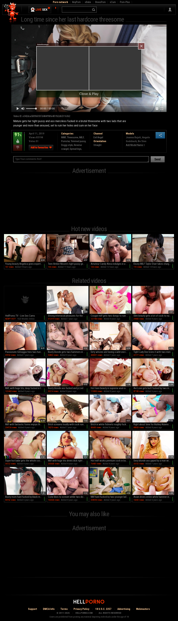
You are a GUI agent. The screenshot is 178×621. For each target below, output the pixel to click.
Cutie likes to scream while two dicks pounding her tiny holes (68, 496)
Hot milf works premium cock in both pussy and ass (111, 460)
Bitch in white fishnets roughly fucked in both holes (111, 424)
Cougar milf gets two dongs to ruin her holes (111, 315)
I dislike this (17, 148)
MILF (81, 137)
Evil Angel (98, 137)
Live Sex (40, 9)
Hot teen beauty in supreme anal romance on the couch (111, 388)
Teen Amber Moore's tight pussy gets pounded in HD (68, 263)
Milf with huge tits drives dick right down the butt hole (68, 460)
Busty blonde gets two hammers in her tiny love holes (68, 352)
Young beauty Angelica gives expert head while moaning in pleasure (25, 263)
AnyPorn (76, 2)
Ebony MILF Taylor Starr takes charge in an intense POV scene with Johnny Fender (154, 263)
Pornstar (65, 141)
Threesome (72, 137)
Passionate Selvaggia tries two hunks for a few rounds (25, 352)
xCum (113, 2)
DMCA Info (49, 609)
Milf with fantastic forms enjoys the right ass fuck (25, 424)
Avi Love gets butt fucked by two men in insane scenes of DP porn (154, 388)
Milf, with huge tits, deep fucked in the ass (25, 388)
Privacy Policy (81, 609)
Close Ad (141, 46)
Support (32, 609)
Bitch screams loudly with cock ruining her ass (68, 424)
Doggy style (67, 145)
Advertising (123, 609)
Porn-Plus (125, 2)
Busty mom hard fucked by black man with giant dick (25, 496)
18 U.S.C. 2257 (103, 609)
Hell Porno (11, 13)
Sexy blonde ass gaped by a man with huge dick (154, 460)
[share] (160, 135)
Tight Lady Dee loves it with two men (152, 352)
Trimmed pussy (78, 141)
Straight (98, 145)
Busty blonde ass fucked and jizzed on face (68, 388)
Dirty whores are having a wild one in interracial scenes (111, 352)
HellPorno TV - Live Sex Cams (20, 315)
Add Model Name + (135, 145)
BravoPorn (100, 2)
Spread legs (75, 148)
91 (17, 137)
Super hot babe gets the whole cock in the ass (25, 460)
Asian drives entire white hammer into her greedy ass (154, 496)
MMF (63, 137)
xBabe (88, 2)
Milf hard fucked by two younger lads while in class (111, 496)
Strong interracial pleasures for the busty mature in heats (68, 315)
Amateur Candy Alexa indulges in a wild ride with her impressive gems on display (111, 263)
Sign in (170, 10)
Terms (64, 609)
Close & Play (89, 94)
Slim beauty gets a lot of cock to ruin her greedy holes (154, 315)
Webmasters (143, 609)
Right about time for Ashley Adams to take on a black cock (154, 424)
